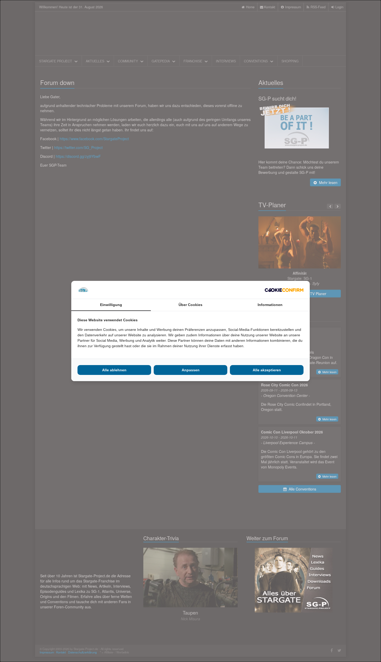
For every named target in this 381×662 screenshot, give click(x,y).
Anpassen (191, 370)
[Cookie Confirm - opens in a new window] (284, 290)
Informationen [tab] (270, 305)
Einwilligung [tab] (111, 305)
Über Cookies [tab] (190, 305)
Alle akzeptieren (267, 370)
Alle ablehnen (114, 370)
